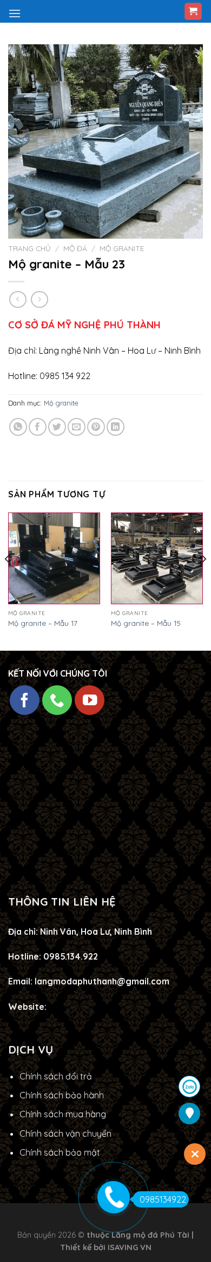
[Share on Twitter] (57, 427)
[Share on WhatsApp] (18, 427)
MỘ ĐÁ (75, 248)
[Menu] (14, 13)
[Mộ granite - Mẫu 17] (54, 558)
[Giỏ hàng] (193, 12)
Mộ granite (122, 248)
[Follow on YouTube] (89, 700)
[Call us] (57, 700)
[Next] (203, 580)
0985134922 (163, 1199)
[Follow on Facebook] (24, 700)
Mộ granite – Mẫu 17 (42, 622)
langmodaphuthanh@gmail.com (102, 981)
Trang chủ (29, 248)
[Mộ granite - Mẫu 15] (157, 558)
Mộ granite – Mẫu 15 (146, 622)
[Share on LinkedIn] (115, 427)
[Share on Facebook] (38, 427)
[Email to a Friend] (76, 427)
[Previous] (7, 580)
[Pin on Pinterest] (96, 427)
